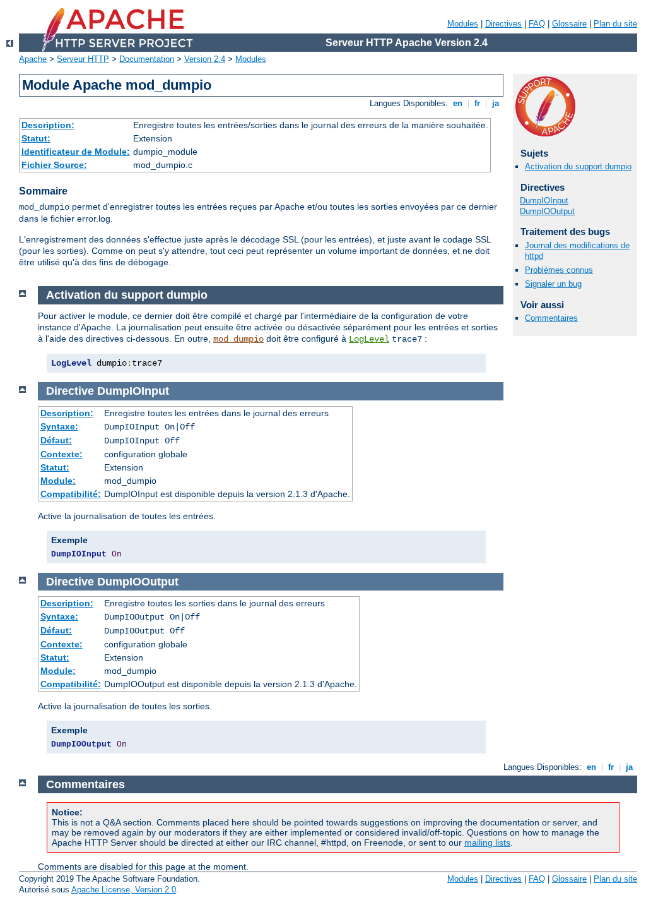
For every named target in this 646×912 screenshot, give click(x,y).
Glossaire (569, 23)
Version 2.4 (204, 59)
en (457, 103)
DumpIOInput (544, 200)
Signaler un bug (553, 284)
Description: (47, 125)
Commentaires (551, 318)
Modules (462, 23)
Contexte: (61, 454)
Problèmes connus (559, 270)
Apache (33, 59)
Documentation (146, 59)
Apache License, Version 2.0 (123, 889)
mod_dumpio (238, 339)
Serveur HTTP (83, 59)
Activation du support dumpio (578, 166)
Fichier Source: (54, 165)
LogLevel (369, 339)
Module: (58, 481)
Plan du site (615, 23)
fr (477, 103)
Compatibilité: (70, 494)
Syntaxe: (59, 426)
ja (496, 103)
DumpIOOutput (547, 211)
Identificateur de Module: (75, 152)
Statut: (35, 138)
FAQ (537, 23)
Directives (503, 23)
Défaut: (56, 440)
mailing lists (487, 842)
